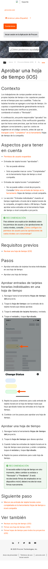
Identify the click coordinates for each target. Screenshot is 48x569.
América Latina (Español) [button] (17, 18)
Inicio (11, 62)
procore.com (10, 10)
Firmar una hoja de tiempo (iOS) (17, 527)
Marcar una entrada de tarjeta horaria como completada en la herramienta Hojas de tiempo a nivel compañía (24, 505)
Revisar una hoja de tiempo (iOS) (18, 251)
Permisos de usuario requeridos (17, 156)
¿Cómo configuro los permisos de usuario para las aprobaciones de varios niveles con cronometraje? (22, 230)
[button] (37, 49)
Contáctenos (10, 26)
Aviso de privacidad (10, 555)
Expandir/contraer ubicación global (43, 61)
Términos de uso (26, 555)
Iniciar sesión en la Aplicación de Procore (21, 35)
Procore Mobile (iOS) (26, 62)
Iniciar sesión (24, 557)
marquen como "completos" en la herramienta (21, 133)
